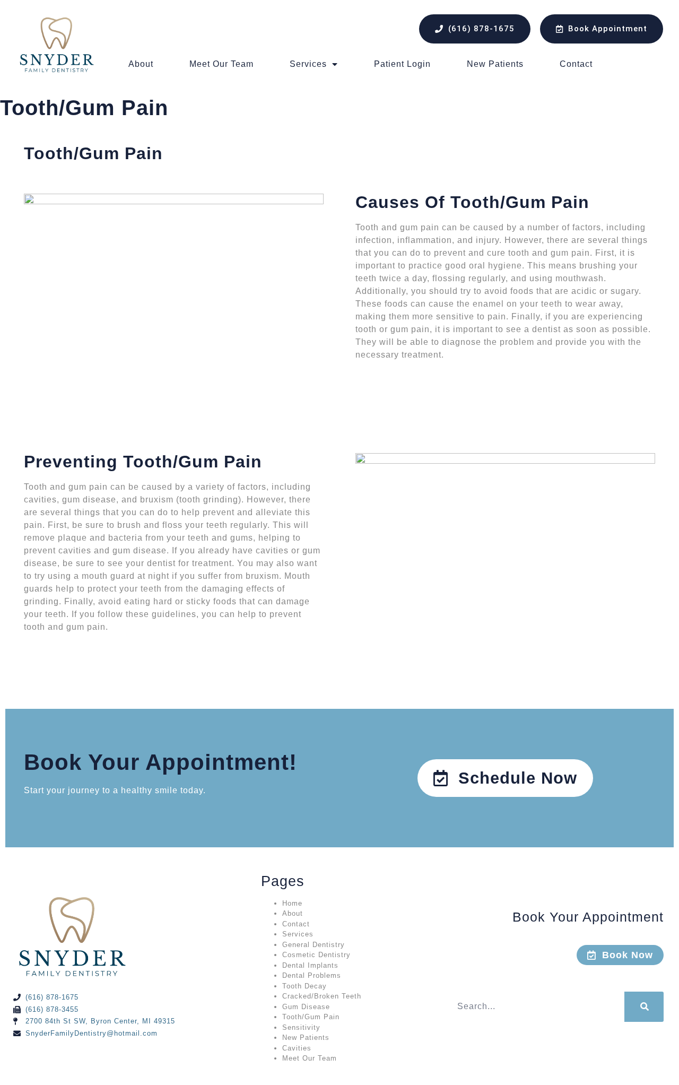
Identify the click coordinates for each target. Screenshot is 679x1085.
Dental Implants (310, 965)
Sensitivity (301, 1027)
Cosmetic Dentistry (316, 955)
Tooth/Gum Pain (311, 1017)
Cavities (296, 1048)
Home (292, 903)
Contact (576, 63)
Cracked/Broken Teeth (321, 996)
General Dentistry (313, 945)
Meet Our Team (221, 63)
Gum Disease (306, 1007)
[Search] (644, 1007)
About (140, 63)
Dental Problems (311, 975)
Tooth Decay (304, 986)
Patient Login (402, 63)
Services (308, 63)
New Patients (495, 63)
